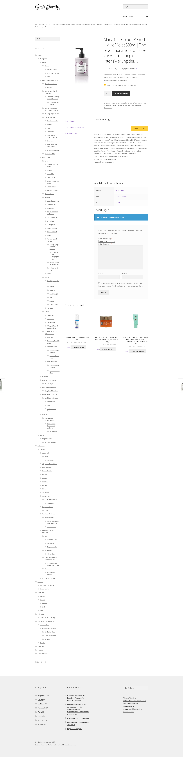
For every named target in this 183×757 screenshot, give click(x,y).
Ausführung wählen (137, 351)
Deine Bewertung (105, 238)
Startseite (41, 24)
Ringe (44, 489)
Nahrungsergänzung (49, 387)
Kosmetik (41, 708)
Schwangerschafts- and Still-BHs (53, 522)
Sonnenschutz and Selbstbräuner (51, 333)
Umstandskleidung (48, 514)
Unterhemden (51, 527)
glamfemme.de (128, 706)
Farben (49, 87)
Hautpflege (46, 157)
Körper (47, 277)
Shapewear (48, 550)
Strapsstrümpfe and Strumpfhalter (51, 559)
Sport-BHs (50, 503)
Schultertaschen (50, 636)
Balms (49, 405)
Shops (42, 435)
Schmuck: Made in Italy (47, 618)
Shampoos (91, 24)
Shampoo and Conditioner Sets (52, 136)
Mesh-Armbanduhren (47, 585)
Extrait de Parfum (53, 73)
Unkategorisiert (43, 653)
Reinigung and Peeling (52, 240)
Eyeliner (49, 170)
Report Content (139, 128)
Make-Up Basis (52, 228)
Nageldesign (49, 384)
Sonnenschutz (52, 361)
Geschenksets (49, 194)
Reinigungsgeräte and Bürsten (54, 247)
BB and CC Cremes (53, 201)
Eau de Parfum (47, 467)
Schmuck (41, 614)
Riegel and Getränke (51, 391)
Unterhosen (49, 569)
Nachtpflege (54, 294)
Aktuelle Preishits (50, 442)
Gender (42, 600)
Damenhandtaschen (49, 628)
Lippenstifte (51, 322)
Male (43, 607)
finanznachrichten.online (132, 709)
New (41, 610)
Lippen (47, 312)
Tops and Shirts (47, 507)
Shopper (47, 639)
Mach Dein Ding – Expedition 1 (78, 718)
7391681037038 (121, 197)
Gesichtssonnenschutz (54, 366)
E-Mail (125, 273)
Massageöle (53, 431)
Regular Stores (47, 439)
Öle (51, 297)
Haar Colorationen (123, 103)
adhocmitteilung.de (130, 703)
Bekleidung (41, 446)
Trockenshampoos (53, 150)
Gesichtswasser (52, 217)
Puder (49, 235)
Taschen (40, 650)
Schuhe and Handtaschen (46, 621)
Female (44, 603)
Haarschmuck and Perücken (51, 92)
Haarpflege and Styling (67, 24)
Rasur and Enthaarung (49, 394)
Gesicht (47, 197)
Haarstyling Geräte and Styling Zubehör (51, 109)
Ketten (44, 474)
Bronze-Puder (51, 205)
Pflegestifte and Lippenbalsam (52, 327)
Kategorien (55, 24)
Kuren (49, 128)
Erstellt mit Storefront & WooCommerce (61, 745)
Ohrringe (45, 482)
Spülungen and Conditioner (52, 146)
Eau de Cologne (52, 69)
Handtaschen (44, 625)
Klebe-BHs (50, 543)
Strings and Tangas (51, 574)
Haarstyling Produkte (52, 114)
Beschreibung (70, 121)
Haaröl (49, 124)
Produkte (41, 592)
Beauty (48, 24)
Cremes (52, 286)
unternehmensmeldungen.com (134, 701)
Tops (46, 510)
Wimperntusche (52, 190)
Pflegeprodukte (81, 24)
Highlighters (51, 225)
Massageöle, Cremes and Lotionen (51, 426)
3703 (118, 203)
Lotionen (52, 290)
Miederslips (51, 554)
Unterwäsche (49, 517)
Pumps (44, 485)
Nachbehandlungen (51, 398)
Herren (47, 66)
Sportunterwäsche (51, 500)
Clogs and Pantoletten (49, 464)
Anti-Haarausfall (52, 121)
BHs (46, 536)
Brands (42, 596)
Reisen (40, 716)
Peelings (50, 308)
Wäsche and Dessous (49, 578)
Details (138, 69)
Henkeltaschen (50, 632)
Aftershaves (51, 402)
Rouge (49, 274)
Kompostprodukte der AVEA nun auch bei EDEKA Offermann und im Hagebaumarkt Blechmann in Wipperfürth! (78, 709)
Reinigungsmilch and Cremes (54, 263)
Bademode (45, 453)
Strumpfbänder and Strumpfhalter (53, 564)
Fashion (40, 582)
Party (40, 712)
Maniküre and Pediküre (49, 380)
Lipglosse (50, 315)
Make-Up (45, 376)
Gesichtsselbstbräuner (55, 351)
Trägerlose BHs (52, 547)
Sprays (52, 301)
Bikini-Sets (50, 460)
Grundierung (51, 221)
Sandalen (45, 492)
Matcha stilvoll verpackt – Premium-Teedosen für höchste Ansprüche (76, 697)
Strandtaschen (45, 589)
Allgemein (41, 695)
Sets (48, 77)
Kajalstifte (50, 174)
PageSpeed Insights (74, 729)
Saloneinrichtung (50, 154)
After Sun (50, 337)
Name (101, 273)
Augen (47, 161)
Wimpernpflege (52, 187)
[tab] (77, 121)
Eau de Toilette (47, 471)
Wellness (45, 414)
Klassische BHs (52, 540)
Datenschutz (39, 745)
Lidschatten (51, 177)
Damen (42, 449)
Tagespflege (54, 304)
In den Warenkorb (121, 93)
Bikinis (47, 457)
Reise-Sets (50, 132)
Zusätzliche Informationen (74, 127)
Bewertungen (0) (71, 133)
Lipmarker (50, 319)
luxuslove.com (128, 712)
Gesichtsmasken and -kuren (52, 213)
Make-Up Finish (52, 232)
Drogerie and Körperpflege (55, 255)
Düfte (44, 62)
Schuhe (42, 643)
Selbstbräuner (52, 347)
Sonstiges (41, 646)
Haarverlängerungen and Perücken (53, 98)
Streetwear (46, 496)
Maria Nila (120, 190)
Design (40, 700)
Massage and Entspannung (49, 419)
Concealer (50, 208)
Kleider (44, 478)
